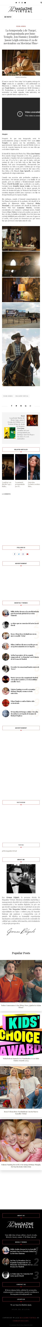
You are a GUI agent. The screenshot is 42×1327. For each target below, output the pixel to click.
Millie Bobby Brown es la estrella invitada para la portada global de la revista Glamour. (25, 613)
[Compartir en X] (16, 405)
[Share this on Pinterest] (21, 405)
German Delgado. (21, 1321)
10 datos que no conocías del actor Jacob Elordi (21, 1275)
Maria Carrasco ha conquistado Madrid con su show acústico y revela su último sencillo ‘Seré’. (24, 680)
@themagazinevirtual (9, 851)
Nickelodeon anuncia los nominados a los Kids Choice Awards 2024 (21, 1059)
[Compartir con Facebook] (11, 405)
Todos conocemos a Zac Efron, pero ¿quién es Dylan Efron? (21, 1006)
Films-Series (21, 26)
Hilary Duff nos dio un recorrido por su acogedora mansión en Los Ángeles (24, 646)
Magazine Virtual (22, 396)
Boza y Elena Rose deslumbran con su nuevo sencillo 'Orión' (23, 635)
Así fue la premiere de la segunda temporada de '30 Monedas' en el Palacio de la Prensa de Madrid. (25, 657)
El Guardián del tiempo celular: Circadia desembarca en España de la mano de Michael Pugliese (24, 714)
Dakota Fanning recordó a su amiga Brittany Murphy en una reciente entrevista (23, 691)
